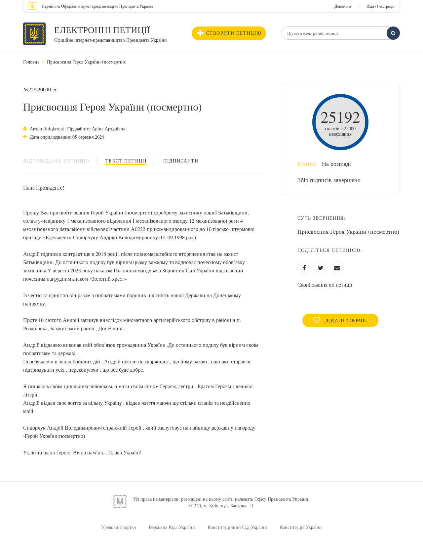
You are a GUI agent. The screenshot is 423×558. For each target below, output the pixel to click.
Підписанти (180, 161)
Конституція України (301, 527)
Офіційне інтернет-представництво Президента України (110, 40)
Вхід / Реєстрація (380, 6)
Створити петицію (233, 33)
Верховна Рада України (172, 527)
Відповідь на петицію (56, 161)
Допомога (342, 6)
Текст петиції (126, 161)
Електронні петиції (102, 30)
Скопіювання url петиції (324, 284)
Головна (31, 62)
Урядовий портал (118, 527)
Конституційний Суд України (237, 527)
